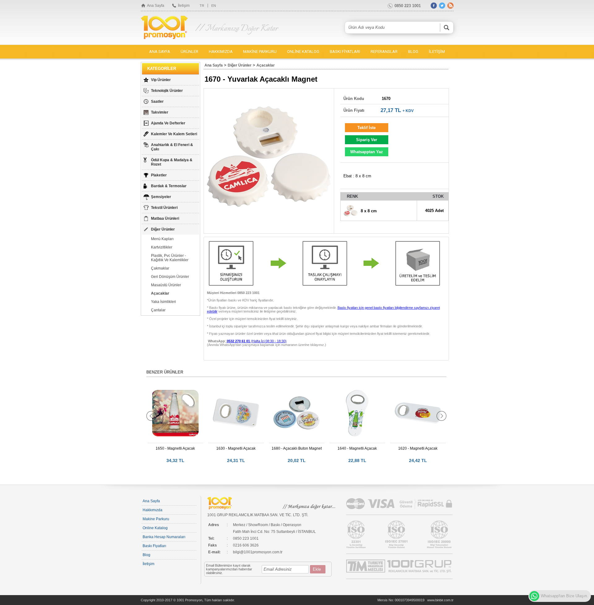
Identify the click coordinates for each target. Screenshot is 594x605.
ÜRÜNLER (189, 51)
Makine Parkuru (156, 519)
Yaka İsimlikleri (163, 302)
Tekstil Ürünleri (164, 207)
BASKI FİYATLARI (345, 51)
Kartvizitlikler (161, 247)
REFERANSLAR (384, 51)
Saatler (157, 101)
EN (213, 5)
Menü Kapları (162, 239)
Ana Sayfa (155, 5)
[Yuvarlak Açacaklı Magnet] (269, 156)
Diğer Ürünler (163, 229)
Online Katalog (155, 528)
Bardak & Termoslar (169, 186)
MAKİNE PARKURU (260, 51)
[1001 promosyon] (165, 28)
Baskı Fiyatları (154, 546)
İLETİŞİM (437, 51)
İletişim (184, 5)
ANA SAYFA (159, 51)
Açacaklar (160, 293)
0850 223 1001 (407, 5)
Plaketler (159, 175)
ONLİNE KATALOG (303, 51)
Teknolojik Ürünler (167, 91)
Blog (146, 555)
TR (202, 5)
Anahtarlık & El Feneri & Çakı (172, 147)
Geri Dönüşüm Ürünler (170, 276)
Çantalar (158, 310)
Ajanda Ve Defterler (168, 123)
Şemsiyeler (161, 197)
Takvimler (159, 112)
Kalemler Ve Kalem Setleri (174, 134)
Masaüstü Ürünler (166, 285)
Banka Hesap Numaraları (164, 537)
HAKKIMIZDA (221, 51)
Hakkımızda (152, 510)
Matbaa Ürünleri (165, 218)
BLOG (413, 51)
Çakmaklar (160, 268)
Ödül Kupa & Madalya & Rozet (171, 162)
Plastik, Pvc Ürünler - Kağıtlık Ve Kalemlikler (169, 257)
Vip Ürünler (161, 80)
